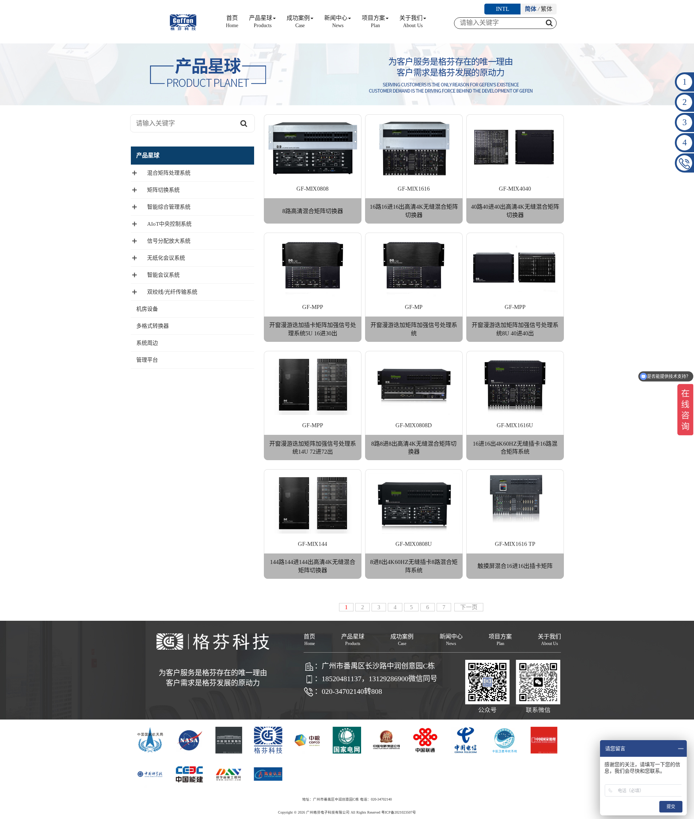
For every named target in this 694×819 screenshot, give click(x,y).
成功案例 (298, 21)
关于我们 (411, 21)
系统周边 (147, 343)
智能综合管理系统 (168, 207)
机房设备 (147, 309)
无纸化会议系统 (166, 258)
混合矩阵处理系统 (168, 173)
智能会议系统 (163, 275)
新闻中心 (335, 21)
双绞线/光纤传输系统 (172, 292)
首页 (232, 21)
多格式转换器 (152, 326)
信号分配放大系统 (168, 241)
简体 (530, 9)
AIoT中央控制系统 (169, 224)
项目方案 (373, 21)
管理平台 (147, 360)
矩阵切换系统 (163, 190)
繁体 (546, 9)
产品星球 (260, 21)
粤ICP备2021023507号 (398, 812)
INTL (502, 9)
